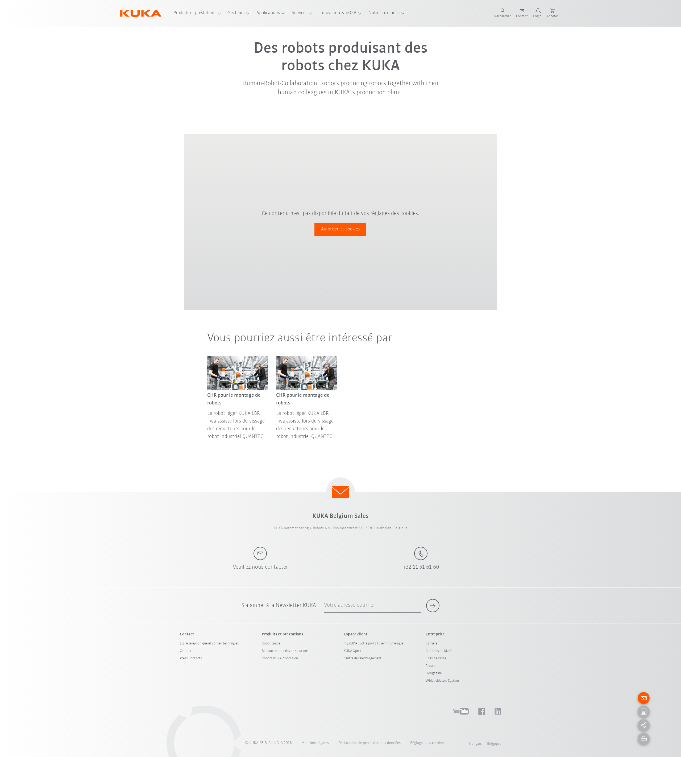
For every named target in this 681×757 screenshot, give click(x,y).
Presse (430, 666)
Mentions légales (315, 743)
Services (299, 13)
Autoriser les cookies (340, 229)
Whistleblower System (442, 681)
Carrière (431, 644)
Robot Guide (271, 644)
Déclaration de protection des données (369, 743)
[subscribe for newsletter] (432, 605)
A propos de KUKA (439, 651)
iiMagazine (434, 673)
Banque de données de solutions (285, 651)
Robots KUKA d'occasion (280, 658)
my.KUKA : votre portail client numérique (373, 644)
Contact (186, 651)
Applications (268, 13)
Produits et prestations (194, 13)
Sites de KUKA (436, 658)
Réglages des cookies (427, 743)
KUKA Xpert (352, 651)
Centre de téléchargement (362, 658)
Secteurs (236, 13)
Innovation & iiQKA (337, 13)
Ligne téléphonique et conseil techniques (209, 644)
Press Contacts (191, 658)
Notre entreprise (384, 13)
